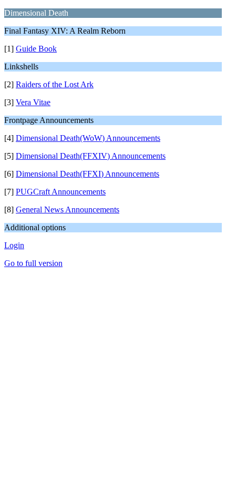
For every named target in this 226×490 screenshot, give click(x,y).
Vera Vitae (33, 102)
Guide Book (36, 48)
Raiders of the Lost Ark (55, 84)
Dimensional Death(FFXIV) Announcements (91, 155)
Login (14, 245)
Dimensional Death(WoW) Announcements (88, 138)
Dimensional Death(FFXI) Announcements (87, 173)
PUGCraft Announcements (61, 191)
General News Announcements (67, 209)
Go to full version (33, 263)
